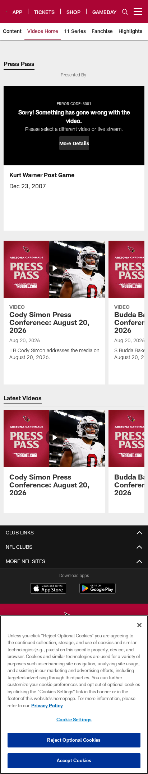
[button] (74, 143)
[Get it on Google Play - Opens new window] (97, 592)
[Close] (139, 625)
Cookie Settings (74, 719)
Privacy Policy (47, 705)
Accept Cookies (74, 760)
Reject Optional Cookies (74, 740)
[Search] (125, 11)
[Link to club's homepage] (6, 8)
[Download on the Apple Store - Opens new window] (48, 589)
